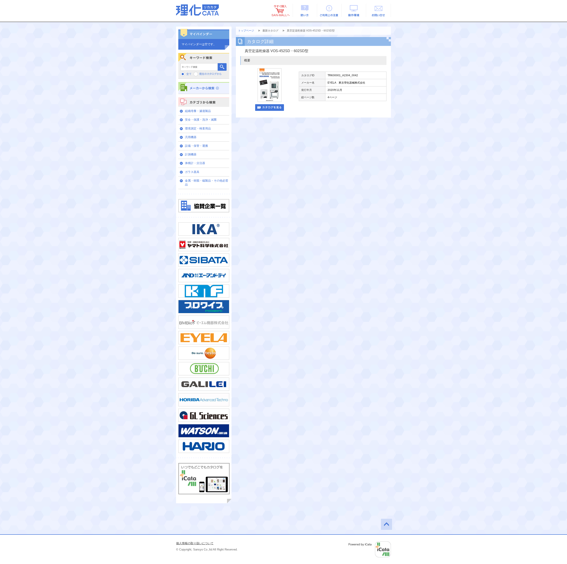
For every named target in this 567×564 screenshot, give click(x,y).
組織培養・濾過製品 (198, 111)
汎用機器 (190, 137)
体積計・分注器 (195, 163)
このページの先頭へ (386, 524)
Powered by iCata (370, 549)
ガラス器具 (192, 172)
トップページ (246, 30)
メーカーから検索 (203, 88)
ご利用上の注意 (329, 10)
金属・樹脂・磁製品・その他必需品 (206, 182)
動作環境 (354, 10)
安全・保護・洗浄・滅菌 (201, 119)
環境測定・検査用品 (198, 128)
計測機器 (190, 154)
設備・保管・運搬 (196, 145)
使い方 (305, 10)
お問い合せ (378, 10)
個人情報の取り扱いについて (195, 543)
